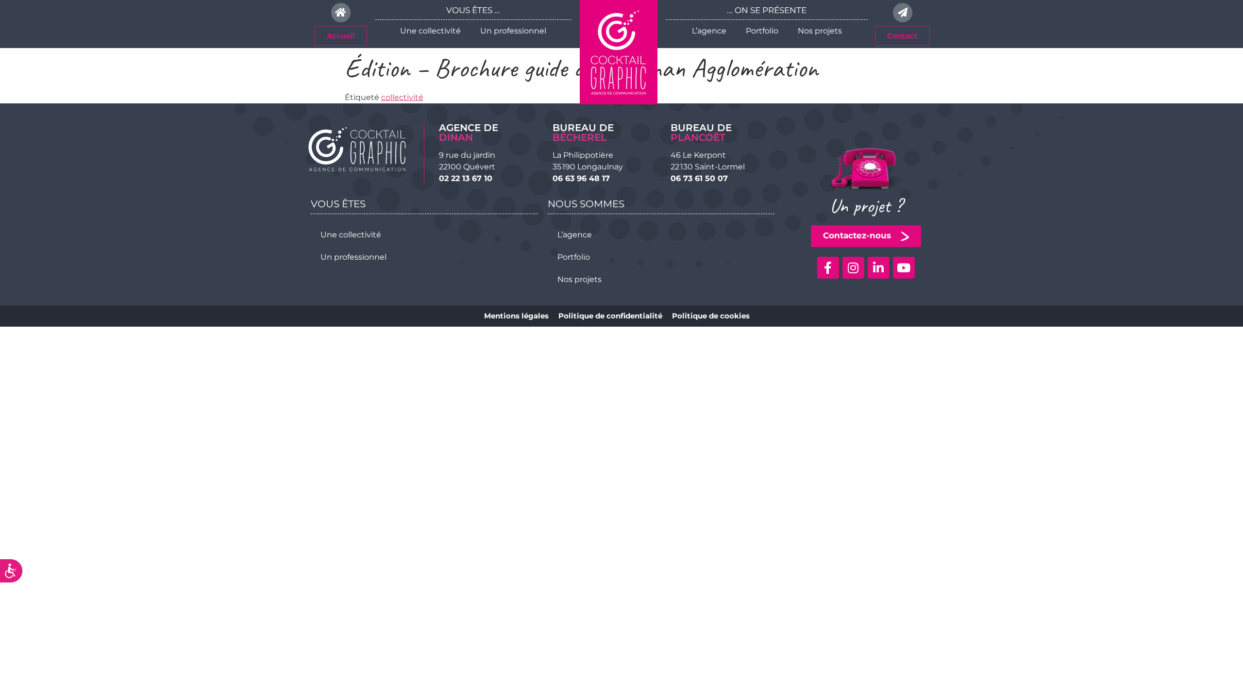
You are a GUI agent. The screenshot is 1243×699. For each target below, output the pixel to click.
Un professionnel (513, 30)
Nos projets (820, 30)
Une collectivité (430, 30)
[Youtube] (904, 268)
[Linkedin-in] (879, 268)
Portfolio (762, 30)
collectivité (402, 97)
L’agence (709, 30)
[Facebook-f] (828, 268)
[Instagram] (853, 268)
